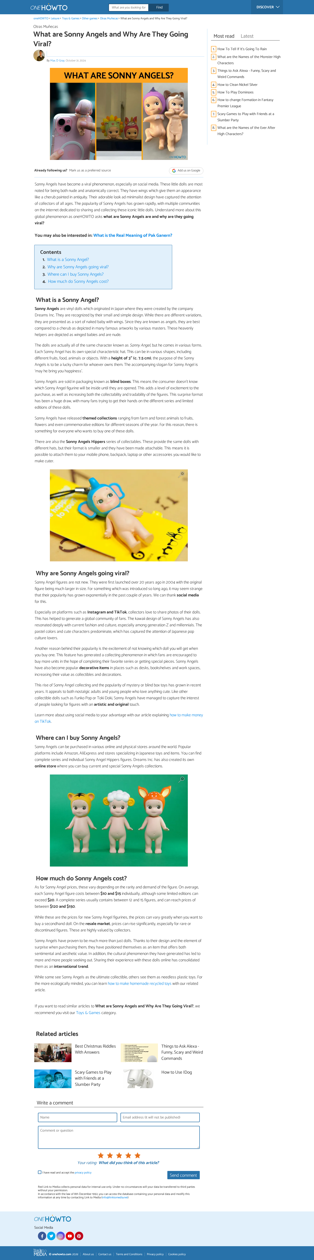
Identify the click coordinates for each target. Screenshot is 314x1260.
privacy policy (83, 1172)
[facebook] (42, 1236)
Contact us (104, 1254)
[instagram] (60, 1236)
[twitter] (51, 1236)
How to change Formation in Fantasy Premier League (245, 103)
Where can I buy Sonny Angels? (76, 274)
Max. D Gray (57, 60)
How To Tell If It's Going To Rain (242, 49)
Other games (89, 18)
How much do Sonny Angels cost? (78, 281)
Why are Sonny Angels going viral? (78, 267)
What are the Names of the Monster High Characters (249, 60)
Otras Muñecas (109, 18)
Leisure (55, 18)
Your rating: (87, 1163)
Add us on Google (188, 170)
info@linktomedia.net (115, 1197)
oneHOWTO (41, 18)
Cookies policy (177, 1254)
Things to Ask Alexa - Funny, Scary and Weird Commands (246, 74)
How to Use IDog (176, 1072)
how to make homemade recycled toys (139, 983)
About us (88, 1254)
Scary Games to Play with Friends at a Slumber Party (245, 117)
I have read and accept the (66, 1172)
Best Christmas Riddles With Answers (95, 1049)
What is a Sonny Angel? (68, 259)
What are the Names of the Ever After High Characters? (246, 131)
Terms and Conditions (129, 1254)
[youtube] (70, 1236)
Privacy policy (155, 1254)
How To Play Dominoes (235, 92)
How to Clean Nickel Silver (237, 85)
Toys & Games (70, 18)
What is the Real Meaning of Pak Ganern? (132, 235)
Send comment (183, 1175)
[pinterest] (79, 1236)
